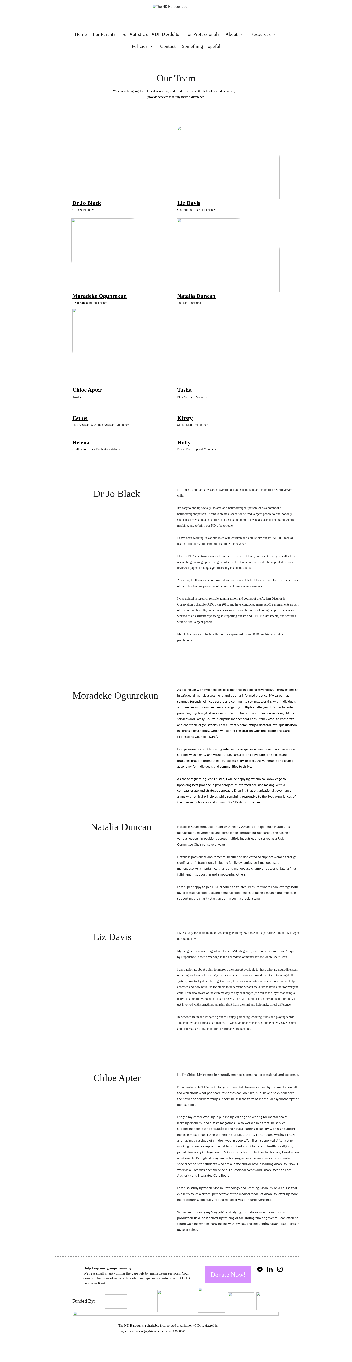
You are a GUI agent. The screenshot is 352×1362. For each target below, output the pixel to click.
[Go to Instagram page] (280, 1269)
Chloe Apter (87, 390)
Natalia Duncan (196, 296)
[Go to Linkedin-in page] (270, 1269)
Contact (168, 46)
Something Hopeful (201, 46)
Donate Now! (228, 1274)
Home (81, 34)
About (231, 34)
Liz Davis (188, 203)
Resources (260, 34)
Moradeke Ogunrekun (99, 296)
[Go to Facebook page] (260, 1269)
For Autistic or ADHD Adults (150, 34)
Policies (139, 46)
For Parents (104, 34)
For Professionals (202, 34)
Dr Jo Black (86, 203)
